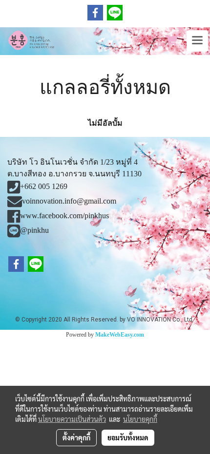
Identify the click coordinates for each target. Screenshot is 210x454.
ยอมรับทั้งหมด (127, 437)
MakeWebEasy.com (119, 334)
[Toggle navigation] (197, 41)
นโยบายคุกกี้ (140, 419)
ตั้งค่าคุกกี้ (76, 437)
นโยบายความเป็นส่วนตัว (72, 419)
